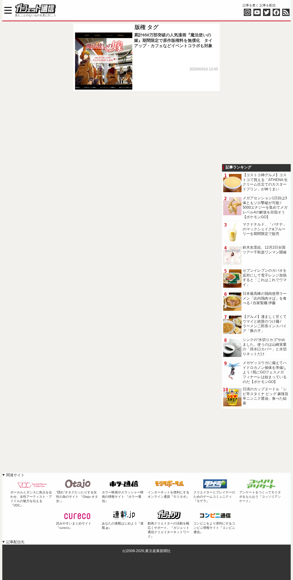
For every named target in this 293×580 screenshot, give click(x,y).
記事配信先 (15, 542)
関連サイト (15, 475)
